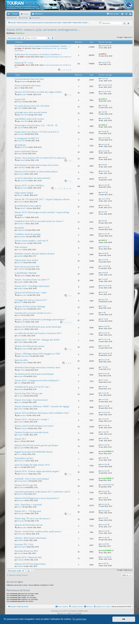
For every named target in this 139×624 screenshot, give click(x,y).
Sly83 (103, 112)
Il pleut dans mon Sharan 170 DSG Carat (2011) (37, 131)
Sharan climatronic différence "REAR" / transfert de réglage (42, 406)
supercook (104, 62)
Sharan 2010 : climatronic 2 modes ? (32, 419)
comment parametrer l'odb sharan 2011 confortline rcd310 (42, 491)
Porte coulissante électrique (27, 85)
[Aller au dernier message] (111, 46)
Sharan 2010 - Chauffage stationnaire (32, 286)
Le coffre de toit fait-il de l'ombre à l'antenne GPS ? (38, 333)
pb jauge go (20, 144)
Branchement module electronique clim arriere (37, 165)
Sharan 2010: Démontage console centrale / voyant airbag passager (42, 213)
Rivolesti (23, 81)
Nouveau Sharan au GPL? (26, 551)
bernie (22, 322)
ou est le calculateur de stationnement (32, 178)
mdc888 (104, 438)
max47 (103, 192)
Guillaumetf (21, 230)
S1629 (19, 108)
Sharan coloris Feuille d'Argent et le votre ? (34, 425)
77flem (22, 370)
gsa (18, 315)
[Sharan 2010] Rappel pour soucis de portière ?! (37, 498)
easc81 (19, 262)
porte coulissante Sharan (26, 151)
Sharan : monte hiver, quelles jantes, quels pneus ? (38, 531)
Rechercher (13, 18)
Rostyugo (20, 134)
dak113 (19, 494)
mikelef (22, 275)
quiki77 (19, 302)
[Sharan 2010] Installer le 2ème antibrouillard (36, 171)
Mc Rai (103, 319)
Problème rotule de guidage (28, 234)
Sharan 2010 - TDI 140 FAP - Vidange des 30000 (37, 339)
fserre (103, 292)
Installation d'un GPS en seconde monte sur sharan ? (39, 221)
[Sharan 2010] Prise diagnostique (30, 563)
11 (67, 188)
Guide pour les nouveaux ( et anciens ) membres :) (38, 54)
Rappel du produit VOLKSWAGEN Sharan (34, 451)
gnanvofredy (105, 46)
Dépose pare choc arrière (26, 260)
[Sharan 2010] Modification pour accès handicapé (38, 326)
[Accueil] (69, 5)
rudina (22, 160)
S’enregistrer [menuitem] (130, 14)
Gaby (19, 48)
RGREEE (104, 247)
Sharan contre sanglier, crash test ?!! (31, 240)
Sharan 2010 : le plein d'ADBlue (29, 185)
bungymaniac (24, 356)
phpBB (63, 611)
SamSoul (20, 202)
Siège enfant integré (24, 192)
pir (18, 88)
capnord (20, 127)
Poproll (19, 553)
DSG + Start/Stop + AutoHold (28, 504)
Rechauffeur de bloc (24, 458)
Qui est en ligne (15, 581)
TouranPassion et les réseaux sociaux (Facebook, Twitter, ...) (42, 46)
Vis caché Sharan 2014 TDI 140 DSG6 (32, 105)
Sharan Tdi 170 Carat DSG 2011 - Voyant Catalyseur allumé (42, 199)
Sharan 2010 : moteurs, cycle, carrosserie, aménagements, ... (43, 29)
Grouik (103, 279)
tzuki (18, 335)
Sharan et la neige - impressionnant (31, 400)
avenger (20, 376)
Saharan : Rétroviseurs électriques (30, 538)
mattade (104, 131)
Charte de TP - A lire (24, 62)
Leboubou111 (105, 85)
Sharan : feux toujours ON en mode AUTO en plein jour (40, 157)
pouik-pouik (105, 91)
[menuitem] (112, 14)
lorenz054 (20, 65)
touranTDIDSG (106, 451)
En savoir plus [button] (79, 619)
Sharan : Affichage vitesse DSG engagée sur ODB (37, 353)
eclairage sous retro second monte (31, 112)
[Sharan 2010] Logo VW (26, 485)
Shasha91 (104, 412)
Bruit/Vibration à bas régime (28, 205)
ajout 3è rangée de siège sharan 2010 (32, 464)
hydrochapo (21, 236)
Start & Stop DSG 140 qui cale (28, 393)
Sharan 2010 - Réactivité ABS (28, 557)
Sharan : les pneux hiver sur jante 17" (32, 279)
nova (18, 383)
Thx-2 (19, 454)
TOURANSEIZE (106, 485)
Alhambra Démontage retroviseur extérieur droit (37, 367)
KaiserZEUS (105, 285)
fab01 (103, 99)
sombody (20, 560)
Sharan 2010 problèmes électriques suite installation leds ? (42, 412)
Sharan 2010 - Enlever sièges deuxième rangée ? (37, 471)
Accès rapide (9, 14)
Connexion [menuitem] (126, 14)
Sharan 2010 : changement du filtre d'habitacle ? (37, 380)
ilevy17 (22, 217)
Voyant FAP (20, 99)
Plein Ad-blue (21, 247)
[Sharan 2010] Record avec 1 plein (31, 292)
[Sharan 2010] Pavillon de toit (28, 525)
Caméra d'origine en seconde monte (31, 432)
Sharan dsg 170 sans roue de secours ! (32, 518)
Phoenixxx (20, 223)
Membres (38, 14)
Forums (26, 14)
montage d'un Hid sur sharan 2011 (31, 300)
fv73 (102, 306)
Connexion (24, 18)
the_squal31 (105, 557)
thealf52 (19, 288)
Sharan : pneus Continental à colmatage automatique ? (40, 319)
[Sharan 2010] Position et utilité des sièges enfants (38, 92)
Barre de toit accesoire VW (27, 266)
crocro (19, 249)
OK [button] (123, 619)
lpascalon (23, 94)
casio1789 (23, 115)
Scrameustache (22, 481)
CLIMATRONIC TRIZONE (26, 273)
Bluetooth (19, 227)
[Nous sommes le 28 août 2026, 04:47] (100, 22)
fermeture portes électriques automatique (34, 374)
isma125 (104, 544)
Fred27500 (20, 167)
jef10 (21, 57)
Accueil (15, 14)
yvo (18, 467)
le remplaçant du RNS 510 (27, 138)
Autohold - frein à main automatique (32, 478)
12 (70, 188)
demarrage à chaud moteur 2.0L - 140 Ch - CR (36, 125)
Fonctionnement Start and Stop (29, 79)
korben (103, 78)
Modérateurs (20, 33)
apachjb (19, 256)
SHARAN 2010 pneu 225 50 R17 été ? (32, 387)
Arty (64, 613)
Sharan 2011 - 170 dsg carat (28, 511)
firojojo (19, 101)
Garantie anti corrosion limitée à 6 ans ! (33, 313)
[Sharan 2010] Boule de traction (30, 346)
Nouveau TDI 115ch (24, 544)
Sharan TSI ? (20, 438)
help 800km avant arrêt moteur (29, 118)
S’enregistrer (36, 18)
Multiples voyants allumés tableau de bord (34, 253)
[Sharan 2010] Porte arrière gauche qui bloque (36, 445)
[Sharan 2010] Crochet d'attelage (30, 306)
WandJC (20, 195)
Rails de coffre (21, 360)
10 (64, 188)
